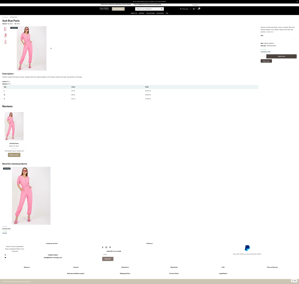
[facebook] (102, 247)
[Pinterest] (110, 247)
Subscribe (108, 259)
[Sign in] (194, 9)
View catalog (118, 9)
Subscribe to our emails (114, 251)
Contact (141, 13)
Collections (150, 13)
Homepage (5, 17)
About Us (134, 13)
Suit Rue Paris (6, 229)
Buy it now (266, 61)
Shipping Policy (125, 273)
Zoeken (162, 9)
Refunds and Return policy (75, 273)
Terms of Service (272, 267)
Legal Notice (223, 273)
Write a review (14, 155)
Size (262, 35)
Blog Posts (160, 13)
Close (297, 1)
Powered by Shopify (24, 281)
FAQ (167, 13)
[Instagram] (106, 247)
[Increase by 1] (265, 55)
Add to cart (281, 56)
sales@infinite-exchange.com (53, 257)
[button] (51, 48)
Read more (270, 32)
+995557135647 (53, 255)
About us (27, 267)
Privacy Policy (174, 273)
